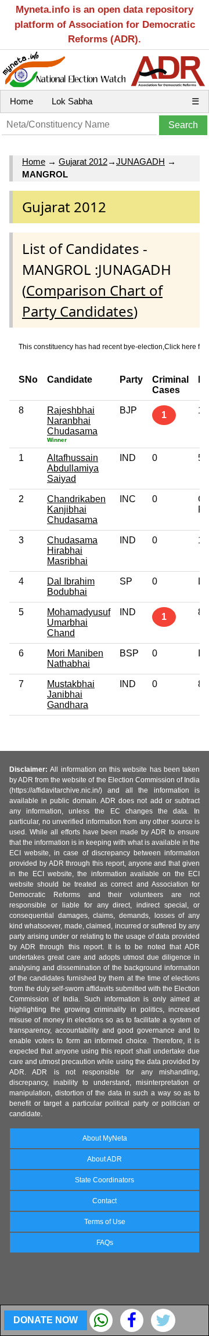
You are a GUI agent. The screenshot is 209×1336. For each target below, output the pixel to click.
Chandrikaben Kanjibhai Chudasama (76, 509)
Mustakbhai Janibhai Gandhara (71, 694)
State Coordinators (104, 1180)
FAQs (104, 1243)
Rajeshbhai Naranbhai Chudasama (72, 420)
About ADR (104, 1159)
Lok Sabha (72, 101)
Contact (104, 1201)
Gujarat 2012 (83, 161)
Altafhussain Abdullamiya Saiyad (73, 468)
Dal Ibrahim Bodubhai (71, 586)
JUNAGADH (140, 161)
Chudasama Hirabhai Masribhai (72, 550)
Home (21, 101)
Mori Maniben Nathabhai (75, 658)
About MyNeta (104, 1138)
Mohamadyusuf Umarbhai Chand (78, 622)
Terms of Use (104, 1222)
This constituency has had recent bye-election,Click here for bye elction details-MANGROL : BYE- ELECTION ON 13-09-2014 (109, 347)
